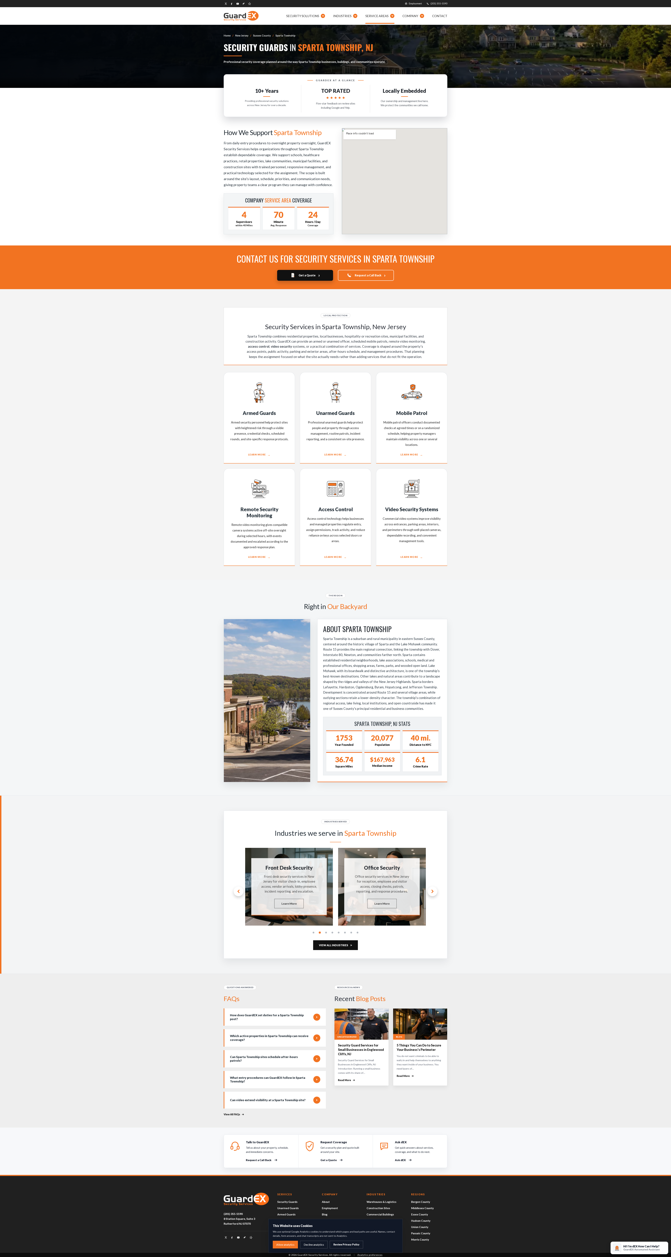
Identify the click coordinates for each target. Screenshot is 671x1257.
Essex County (419, 1214)
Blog (324, 1214)
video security (281, 346)
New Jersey (241, 35)
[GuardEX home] (241, 16)
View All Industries (335, 945)
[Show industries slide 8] (357, 932)
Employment (415, 3)
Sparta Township (285, 35)
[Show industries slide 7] (351, 932)
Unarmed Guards (288, 1208)
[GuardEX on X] (226, 4)
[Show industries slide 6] (345, 932)
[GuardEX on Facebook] (232, 4)
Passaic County (420, 1233)
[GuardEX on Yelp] (249, 4)
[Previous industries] (238, 891)
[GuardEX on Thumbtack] (243, 4)
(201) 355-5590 (439, 3)
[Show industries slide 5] (339, 932)
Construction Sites (378, 1208)
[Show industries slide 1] (313, 932)
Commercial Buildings (380, 1214)
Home (227, 35)
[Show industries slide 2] (320, 932)
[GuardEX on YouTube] (238, 4)
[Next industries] (432, 891)
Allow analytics (285, 1244)
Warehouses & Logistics (381, 1201)
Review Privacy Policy (346, 1244)
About (326, 1201)
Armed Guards (286, 1214)
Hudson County (420, 1220)
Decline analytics (314, 1244)
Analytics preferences (370, 1254)
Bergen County (420, 1201)
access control (258, 346)
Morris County (420, 1239)
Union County (419, 1227)
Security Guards (287, 1201)
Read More (346, 1080)
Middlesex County (422, 1208)
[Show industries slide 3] (326, 932)
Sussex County (262, 35)
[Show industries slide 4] (332, 932)
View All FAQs (232, 1114)
